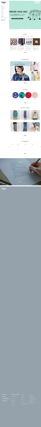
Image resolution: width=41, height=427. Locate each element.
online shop (3, 7)
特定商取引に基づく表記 (33, 398)
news (2, 11)
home (2, 5)
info (31, 36)
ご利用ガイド (31, 394)
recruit (2, 15)
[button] (10, 15)
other (13, 405)
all (18, 36)
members (2, 16)
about (2, 13)
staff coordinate (24, 403)
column (28, 36)
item (21, 36)
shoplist (2, 12)
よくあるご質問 (32, 397)
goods (13, 400)
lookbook (2, 8)
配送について (31, 401)
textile (2, 9)
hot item (14, 396)
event (24, 36)
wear (13, 398)
